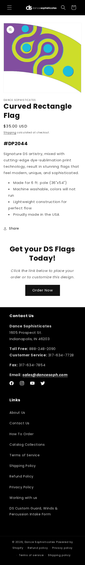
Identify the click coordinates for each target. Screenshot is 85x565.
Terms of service (31, 555)
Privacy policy (62, 548)
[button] (9, 7)
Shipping (10, 132)
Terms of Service (24, 455)
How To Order (21, 434)
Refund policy (38, 548)
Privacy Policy (21, 487)
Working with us (23, 497)
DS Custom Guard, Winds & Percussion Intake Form (33, 511)
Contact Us (19, 423)
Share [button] (14, 228)
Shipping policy (59, 555)
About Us (17, 412)
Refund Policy (21, 476)
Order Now (42, 290)
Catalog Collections (27, 444)
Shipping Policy (22, 465)
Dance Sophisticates (40, 542)
